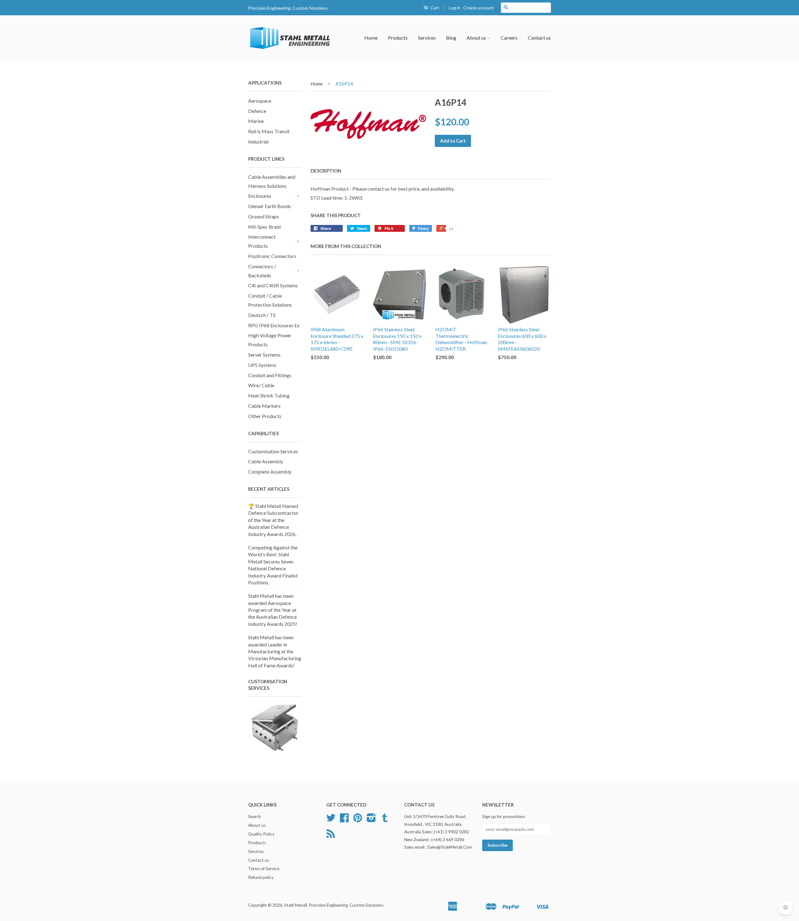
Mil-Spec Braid (264, 227)
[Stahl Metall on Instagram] (371, 819)
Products (398, 38)
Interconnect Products (262, 241)
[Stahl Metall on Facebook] (344, 819)
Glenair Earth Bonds (269, 206)
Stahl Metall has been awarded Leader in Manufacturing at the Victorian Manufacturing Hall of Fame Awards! (274, 651)
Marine (256, 121)
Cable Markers (264, 406)
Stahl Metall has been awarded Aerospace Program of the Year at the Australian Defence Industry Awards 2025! (272, 610)
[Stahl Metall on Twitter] (331, 819)
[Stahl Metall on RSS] (330, 835)
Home (371, 38)
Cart (434, 7)
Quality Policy (261, 833)
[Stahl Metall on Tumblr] (385, 819)
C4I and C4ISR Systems (273, 285)
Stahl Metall (295, 905)
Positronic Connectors (272, 256)
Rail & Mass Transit (269, 131)
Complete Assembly (270, 472)
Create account (478, 7)
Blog (451, 38)
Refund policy (261, 877)
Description (326, 170)
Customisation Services (273, 451)
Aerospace (259, 101)
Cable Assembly (265, 461)
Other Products (265, 416)
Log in (454, 7)
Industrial (258, 141)
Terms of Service (263, 868)
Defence (257, 111)
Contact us (539, 38)
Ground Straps (263, 216)
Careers (509, 38)
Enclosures (259, 196)
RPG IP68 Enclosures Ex (274, 325)
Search (254, 816)
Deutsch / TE (262, 315)
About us (477, 38)
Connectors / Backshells (262, 270)
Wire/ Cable (261, 385)
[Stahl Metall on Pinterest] (357, 819)
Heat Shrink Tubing (269, 395)
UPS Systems (262, 365)
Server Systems (264, 355)
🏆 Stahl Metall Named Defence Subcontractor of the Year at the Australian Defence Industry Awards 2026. (273, 520)
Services (427, 38)
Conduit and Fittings (270, 375)
